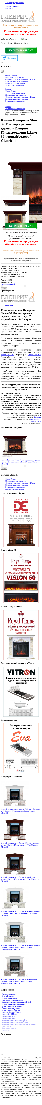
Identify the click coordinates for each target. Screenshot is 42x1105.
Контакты (9, 8)
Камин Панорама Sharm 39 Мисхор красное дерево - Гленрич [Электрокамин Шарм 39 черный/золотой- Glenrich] (21, 462)
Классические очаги (17, 93)
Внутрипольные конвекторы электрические (19, 1024)
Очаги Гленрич (11, 75)
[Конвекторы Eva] (21, 748)
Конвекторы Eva (8, 1016)
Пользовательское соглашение (27, 1081)
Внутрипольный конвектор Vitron (15, 1022)
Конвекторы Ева (8, 1018)
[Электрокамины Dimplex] (21, 522)
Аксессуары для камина (14, 3)
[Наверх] (2, 1054)
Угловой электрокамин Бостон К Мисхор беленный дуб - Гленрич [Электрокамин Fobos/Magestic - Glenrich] (20, 811)
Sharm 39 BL (7, 354)
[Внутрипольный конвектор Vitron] (21, 692)
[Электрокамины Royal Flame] (21, 635)
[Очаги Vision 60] (21, 578)
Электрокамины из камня (15, 83)
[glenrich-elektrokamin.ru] (18, 21)
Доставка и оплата (12, 6)
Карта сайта (6, 1026)
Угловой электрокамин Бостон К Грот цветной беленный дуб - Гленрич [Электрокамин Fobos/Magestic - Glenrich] (19, 981)
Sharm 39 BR (34, 354)
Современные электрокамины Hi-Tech (20, 79)
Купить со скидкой (8, 284)
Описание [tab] (9, 305)
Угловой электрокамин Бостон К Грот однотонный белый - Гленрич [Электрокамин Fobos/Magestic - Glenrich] (20, 913)
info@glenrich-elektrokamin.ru (35, 420)
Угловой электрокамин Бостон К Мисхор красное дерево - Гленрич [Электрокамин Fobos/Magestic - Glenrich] (20, 845)
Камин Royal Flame (9, 1014)
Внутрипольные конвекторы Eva (14, 1020)
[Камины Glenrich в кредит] (21, 50)
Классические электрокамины (16, 81)
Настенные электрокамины (15, 77)
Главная (8, 89)
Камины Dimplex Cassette (11, 1012)
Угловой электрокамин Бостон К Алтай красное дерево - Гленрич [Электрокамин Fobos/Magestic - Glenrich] (20, 879)
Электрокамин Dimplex (11, 1010)
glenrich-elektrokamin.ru (21, 1057)
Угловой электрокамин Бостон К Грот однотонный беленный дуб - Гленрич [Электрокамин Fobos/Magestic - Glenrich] (20, 947)
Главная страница (8, 994)
